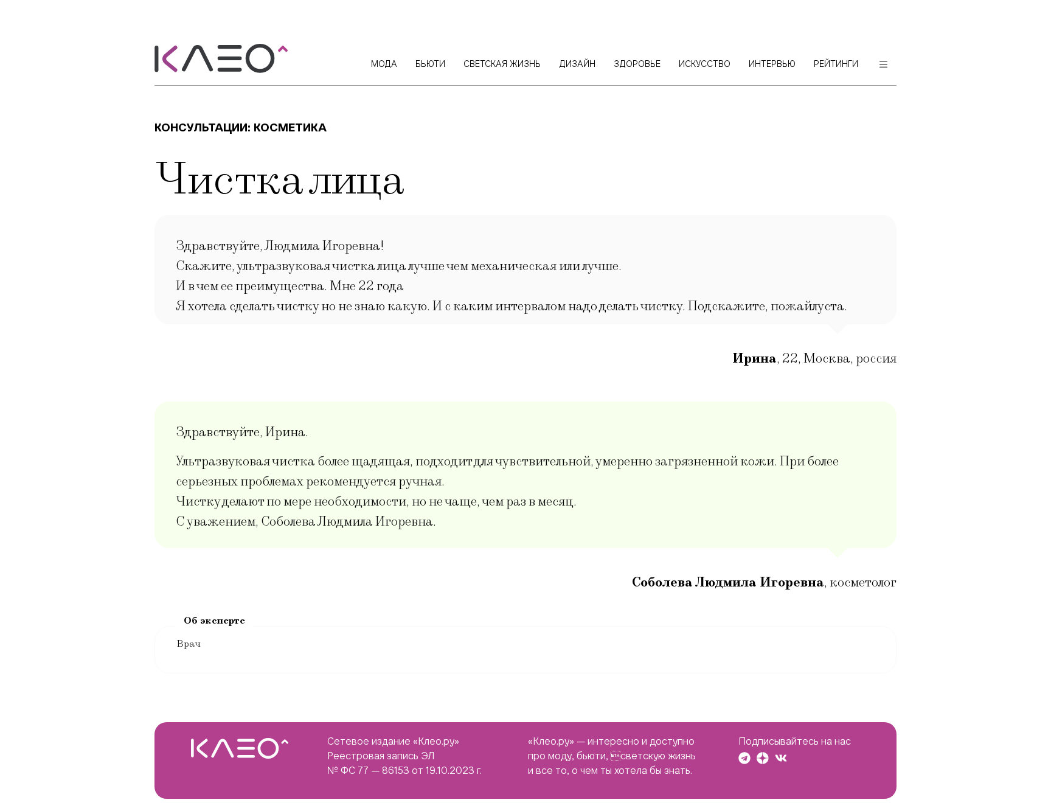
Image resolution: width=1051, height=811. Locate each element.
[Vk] (781, 758)
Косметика (290, 127)
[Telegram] (744, 758)
